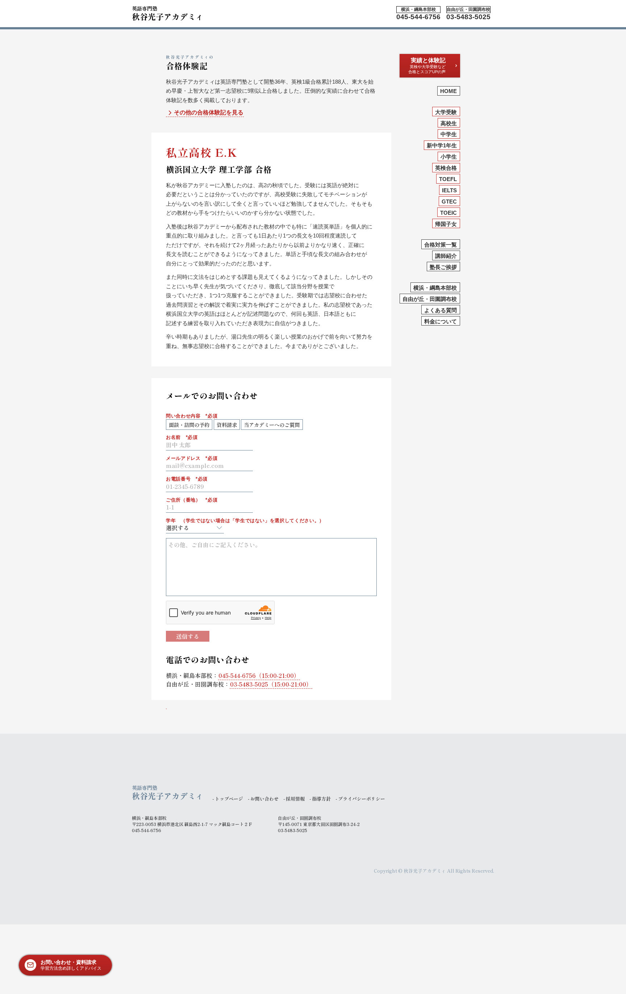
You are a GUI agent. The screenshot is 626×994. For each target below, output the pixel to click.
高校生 (449, 123)
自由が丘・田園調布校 (429, 299)
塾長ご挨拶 (443, 267)
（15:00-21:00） (259, 675)
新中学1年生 (442, 146)
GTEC (449, 201)
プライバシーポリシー (361, 798)
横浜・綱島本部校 (435, 288)
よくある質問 (440, 310)
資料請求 (227, 424)
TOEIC (448, 213)
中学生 (449, 134)
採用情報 (295, 798)
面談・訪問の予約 (189, 424)
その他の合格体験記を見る (208, 112)
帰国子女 (446, 224)
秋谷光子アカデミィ (168, 12)
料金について (440, 321)
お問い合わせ (264, 798)
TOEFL (448, 179)
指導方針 (321, 798)
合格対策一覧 (440, 245)
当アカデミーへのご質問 (272, 424)
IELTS (449, 190)
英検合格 (446, 168)
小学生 (449, 157)
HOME (448, 91)
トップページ (229, 798)
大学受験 (446, 112)
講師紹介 (446, 256)
